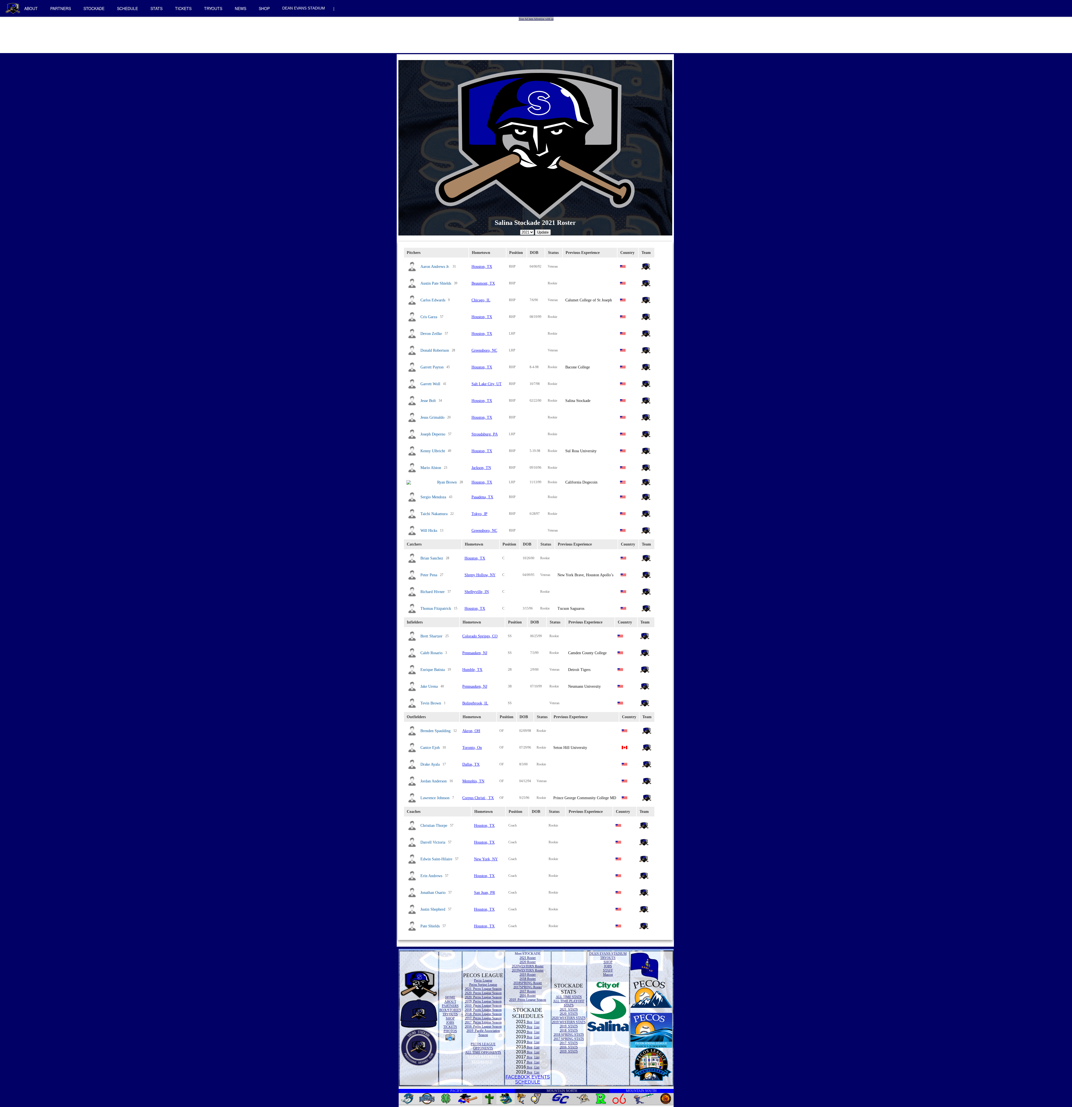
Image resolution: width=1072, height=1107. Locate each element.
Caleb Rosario (431, 653)
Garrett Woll (430, 384)
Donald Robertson (434, 350)
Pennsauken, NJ (474, 653)
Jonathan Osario (433, 893)
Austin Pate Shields (435, 283)
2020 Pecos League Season (483, 993)
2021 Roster (528, 958)
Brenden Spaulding (435, 731)
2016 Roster (528, 996)
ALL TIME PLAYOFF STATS (568, 1003)
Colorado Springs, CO (479, 636)
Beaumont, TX (483, 283)
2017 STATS (569, 1043)
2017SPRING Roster (527, 987)
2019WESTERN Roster (528, 970)
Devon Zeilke (431, 334)
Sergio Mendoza (433, 497)
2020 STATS (569, 1014)
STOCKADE (93, 8)
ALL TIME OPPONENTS (483, 1052)
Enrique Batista (432, 670)
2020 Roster (528, 962)
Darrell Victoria (432, 842)
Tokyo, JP (479, 514)
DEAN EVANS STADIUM (303, 8)
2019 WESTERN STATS (569, 1022)
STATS (156, 8)
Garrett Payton (432, 367)
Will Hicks (428, 530)
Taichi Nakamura (434, 514)
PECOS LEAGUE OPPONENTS (483, 1046)
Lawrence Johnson (434, 798)
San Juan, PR (484, 893)
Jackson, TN (481, 468)
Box (529, 1022)
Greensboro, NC (484, 350)
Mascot (608, 975)
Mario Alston (430, 468)
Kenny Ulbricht (432, 451)
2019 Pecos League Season (483, 1001)
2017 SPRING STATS (569, 1039)
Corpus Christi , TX (478, 798)
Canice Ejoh (430, 748)
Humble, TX (472, 670)
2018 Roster (528, 979)
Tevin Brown (430, 703)
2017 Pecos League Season (483, 1018)
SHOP (264, 8)
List (536, 1022)
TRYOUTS (213, 8)
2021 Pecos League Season (483, 989)
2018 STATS (569, 1030)
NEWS (240, 8)
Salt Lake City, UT (487, 384)
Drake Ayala (430, 764)
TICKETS (183, 8)
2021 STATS (569, 1009)
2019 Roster (528, 975)
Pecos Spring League (483, 985)
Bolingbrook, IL (475, 703)
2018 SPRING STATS (569, 1035)
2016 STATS (569, 1047)
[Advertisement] (536, 33)
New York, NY (486, 859)
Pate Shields (430, 926)
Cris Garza (428, 317)
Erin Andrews (431, 876)
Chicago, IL (481, 300)
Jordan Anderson (433, 781)
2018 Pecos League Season (483, 1010)
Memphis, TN (473, 781)
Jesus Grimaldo (432, 417)
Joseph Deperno (432, 434)
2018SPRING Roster (527, 983)
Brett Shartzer (431, 636)
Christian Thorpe (433, 825)
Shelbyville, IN (477, 592)
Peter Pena (428, 575)
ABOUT (31, 8)
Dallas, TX (471, 764)
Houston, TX (482, 267)
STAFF (608, 970)
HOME (450, 997)
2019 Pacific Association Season (483, 1033)
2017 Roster (528, 991)
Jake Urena (429, 686)
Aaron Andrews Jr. (435, 267)
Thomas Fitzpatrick (435, 608)
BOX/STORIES (450, 1010)
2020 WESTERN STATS (569, 1018)
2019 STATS (569, 1026)
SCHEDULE (127, 8)
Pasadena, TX (482, 497)
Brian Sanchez (431, 558)
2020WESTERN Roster (528, 966)
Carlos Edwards (432, 300)
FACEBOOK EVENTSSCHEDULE (528, 1079)
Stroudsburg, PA (485, 434)
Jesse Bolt (428, 401)
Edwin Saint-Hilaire (436, 859)
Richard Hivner (432, 592)
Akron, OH (471, 731)
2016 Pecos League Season (483, 1027)
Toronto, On (472, 748)
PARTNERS (60, 8)
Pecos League (483, 980)
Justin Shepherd (432, 909)
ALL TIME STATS (569, 997)
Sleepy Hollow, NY (480, 575)
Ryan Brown (447, 482)
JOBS (450, 1023)
